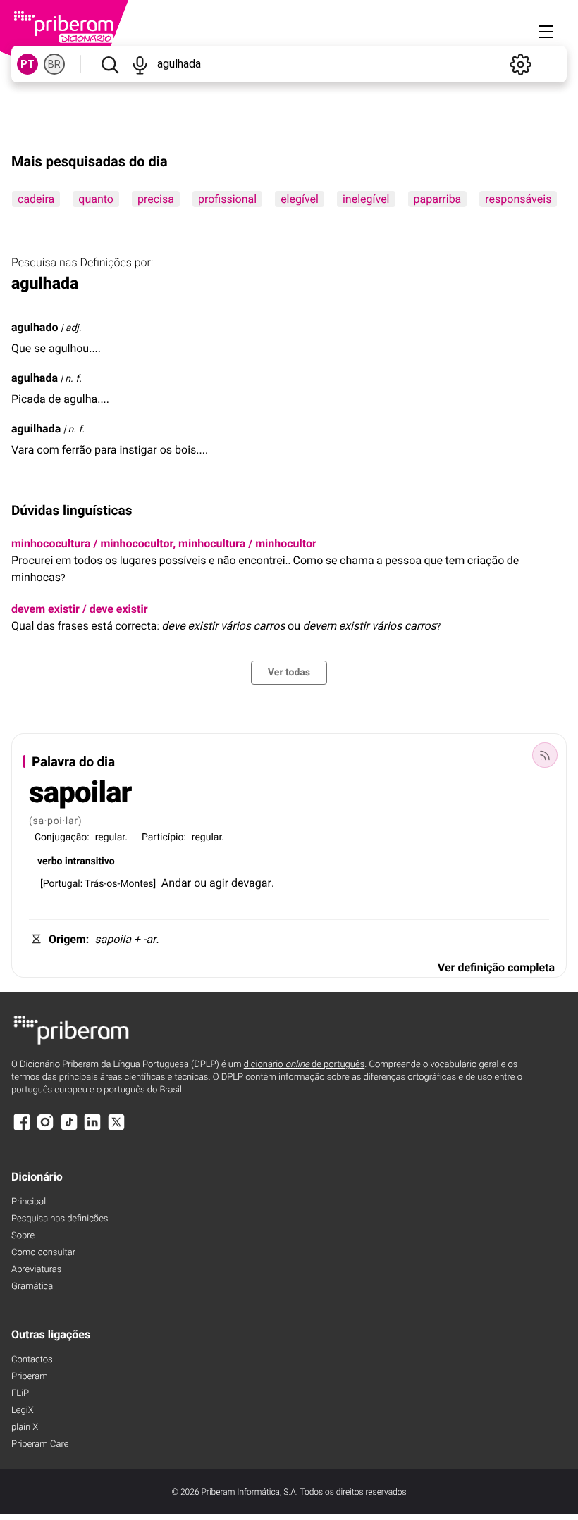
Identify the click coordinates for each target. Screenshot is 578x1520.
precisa (155, 199)
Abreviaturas (36, 1269)
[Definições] (520, 64)
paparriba (438, 199)
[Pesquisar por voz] (140, 64)
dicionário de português (304, 1064)
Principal (28, 1202)
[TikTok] (69, 1128)
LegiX (22, 1410)
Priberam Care (39, 1444)
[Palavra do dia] (545, 755)
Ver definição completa (496, 967)
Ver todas (289, 672)
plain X (24, 1427)
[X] (116, 1128)
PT (27, 64)
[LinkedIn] (92, 1128)
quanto (95, 199)
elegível (300, 199)
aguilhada (36, 428)
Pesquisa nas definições (59, 1219)
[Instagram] (45, 1128)
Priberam (29, 1376)
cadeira (36, 199)
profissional (227, 199)
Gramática (32, 1286)
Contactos (32, 1359)
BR (54, 64)
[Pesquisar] (110, 64)
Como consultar (43, 1252)
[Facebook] (21, 1128)
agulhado (34, 327)
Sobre (23, 1236)
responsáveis (518, 199)
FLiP (20, 1393)
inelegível (366, 199)
